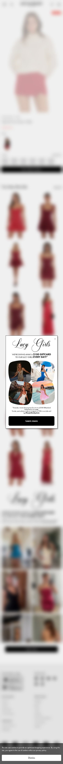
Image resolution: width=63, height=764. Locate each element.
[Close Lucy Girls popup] (55, 338)
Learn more (32, 420)
